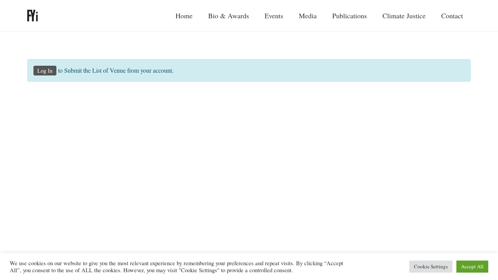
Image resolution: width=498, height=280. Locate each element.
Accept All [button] (472, 266)
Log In (45, 70)
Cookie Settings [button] (431, 266)
